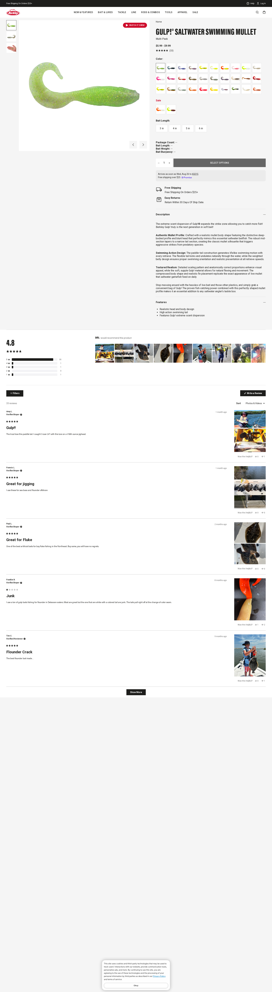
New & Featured (83, 12)
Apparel (182, 12)
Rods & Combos (150, 12)
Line (133, 12)
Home (159, 21)
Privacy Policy (159, 976)
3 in (162, 128)
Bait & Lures (105, 12)
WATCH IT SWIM (136, 25)
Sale (195, 12)
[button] (133, 144)
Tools (168, 12)
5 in (188, 128)
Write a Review (256, 394)
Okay (136, 985)
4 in (175, 128)
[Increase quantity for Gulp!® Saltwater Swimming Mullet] (169, 162)
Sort (238, 403)
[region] (180, 353)
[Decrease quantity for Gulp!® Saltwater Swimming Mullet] (158, 162)
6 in (201, 128)
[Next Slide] (263, 353)
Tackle (122, 12)
